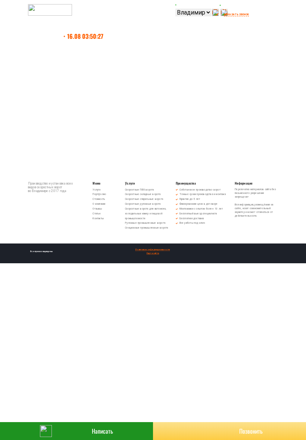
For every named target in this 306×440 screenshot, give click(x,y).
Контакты (98, 218)
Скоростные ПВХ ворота (139, 189)
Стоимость (99, 199)
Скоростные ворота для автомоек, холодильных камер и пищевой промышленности (145, 213)
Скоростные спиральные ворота (144, 199)
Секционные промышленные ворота (146, 227)
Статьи (96, 213)
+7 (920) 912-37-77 (236, 10)
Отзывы (97, 208)
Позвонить (251, 431)
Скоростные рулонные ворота (142, 203)
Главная (52, 36)
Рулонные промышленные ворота (145, 222)
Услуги (96, 189)
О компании (99, 203)
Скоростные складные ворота (143, 194)
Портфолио (99, 194)
